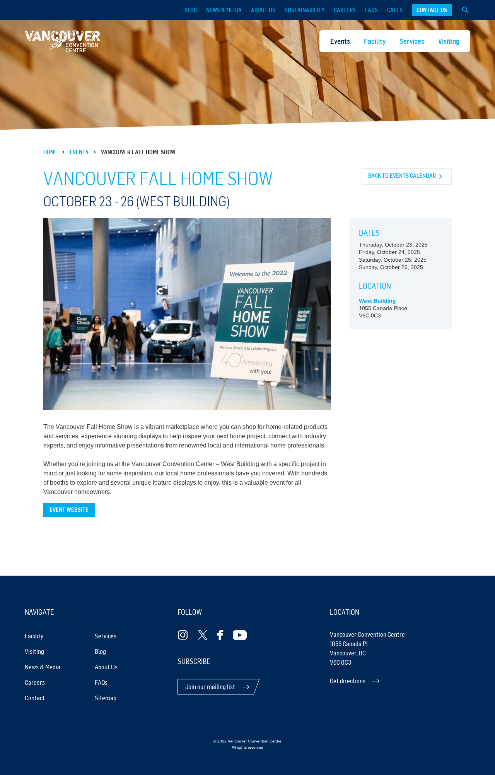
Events (340, 41)
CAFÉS (395, 10)
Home (50, 152)
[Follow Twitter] (203, 635)
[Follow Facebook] (220, 635)
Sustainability (304, 10)
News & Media (224, 10)
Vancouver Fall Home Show (138, 152)
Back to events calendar (402, 175)
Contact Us (431, 10)
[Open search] (465, 10)
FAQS (371, 10)
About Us (263, 10)
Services (411, 41)
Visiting (448, 41)
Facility (375, 41)
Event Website (69, 509)
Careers (345, 10)
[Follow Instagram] (183, 635)
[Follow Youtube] (240, 635)
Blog (190, 10)
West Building (377, 301)
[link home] (62, 40)
